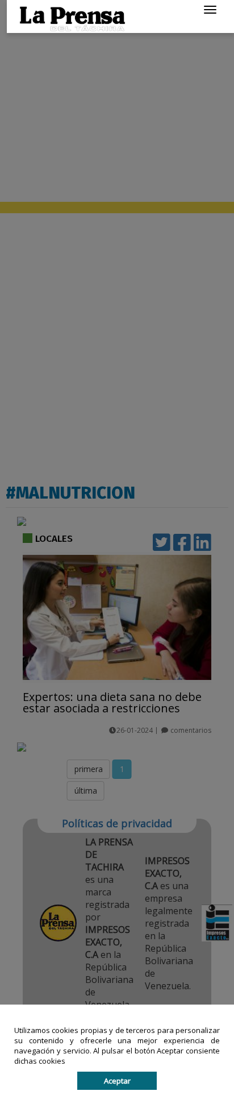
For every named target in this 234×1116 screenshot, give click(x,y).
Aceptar (117, 1081)
